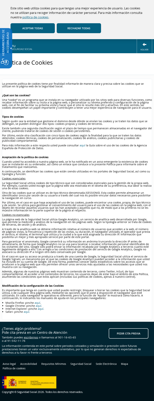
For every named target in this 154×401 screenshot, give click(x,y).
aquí (82, 145)
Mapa (124, 364)
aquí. (39, 305)
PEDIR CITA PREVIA (128, 333)
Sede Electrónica (106, 364)
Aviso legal (9, 364)
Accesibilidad (28, 364)
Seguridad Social (80, 364)
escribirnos (31, 337)
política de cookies (35, 17)
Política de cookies (14, 368)
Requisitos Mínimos (53, 364)
